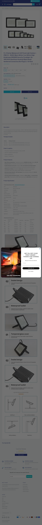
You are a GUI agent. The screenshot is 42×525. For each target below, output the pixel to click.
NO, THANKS (31, 271)
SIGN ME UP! (31, 268)
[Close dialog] (39, 248)
